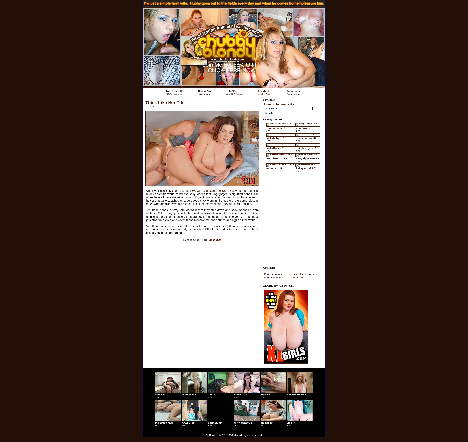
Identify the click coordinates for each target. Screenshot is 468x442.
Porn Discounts (211, 239)
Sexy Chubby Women (305, 274)
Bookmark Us (284, 104)
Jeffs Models (263, 91)
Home (268, 104)
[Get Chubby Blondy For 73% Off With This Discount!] (234, 86)
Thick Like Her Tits (164, 102)
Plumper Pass (204, 91)
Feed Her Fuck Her (175, 91)
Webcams (298, 277)
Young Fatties (293, 91)
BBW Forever (234, 91)
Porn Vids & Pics (273, 277)
